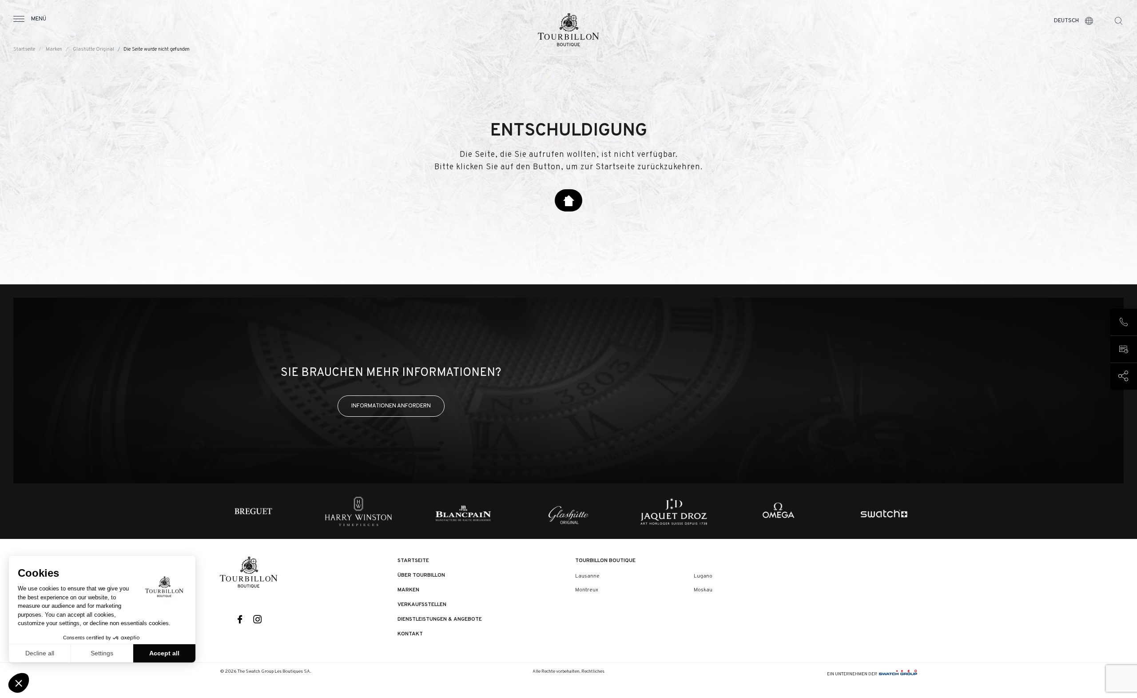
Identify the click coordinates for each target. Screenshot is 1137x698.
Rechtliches (592, 671)
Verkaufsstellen (422, 604)
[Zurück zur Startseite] (568, 200)
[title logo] (249, 572)
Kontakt (410, 634)
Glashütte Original (93, 49)
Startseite (24, 49)
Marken (54, 49)
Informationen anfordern (391, 406)
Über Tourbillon (421, 575)
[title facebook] (240, 620)
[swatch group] (898, 674)
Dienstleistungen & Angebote (440, 619)
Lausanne (587, 576)
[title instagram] (258, 620)
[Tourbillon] (568, 29)
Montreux (586, 590)
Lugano (703, 576)
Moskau (703, 590)
